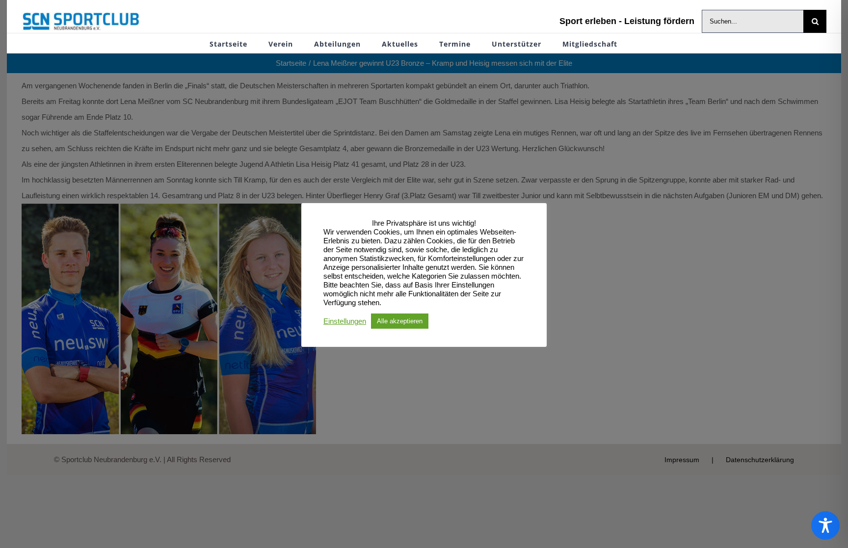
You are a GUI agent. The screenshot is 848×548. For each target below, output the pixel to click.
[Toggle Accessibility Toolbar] (825, 525)
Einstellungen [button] (344, 321)
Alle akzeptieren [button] (400, 321)
